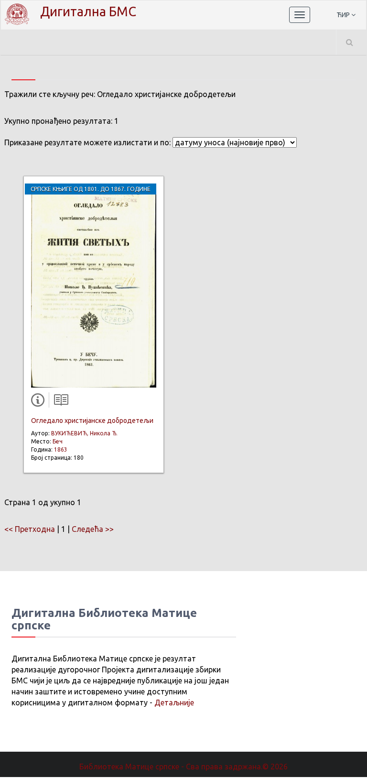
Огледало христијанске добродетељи (92, 420)
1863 (60, 449)
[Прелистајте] (58, 402)
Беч (58, 441)
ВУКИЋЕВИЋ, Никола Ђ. (84, 433)
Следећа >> (93, 529)
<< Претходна (29, 529)
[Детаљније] (39, 402)
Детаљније (174, 702)
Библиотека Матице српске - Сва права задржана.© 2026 (183, 766)
